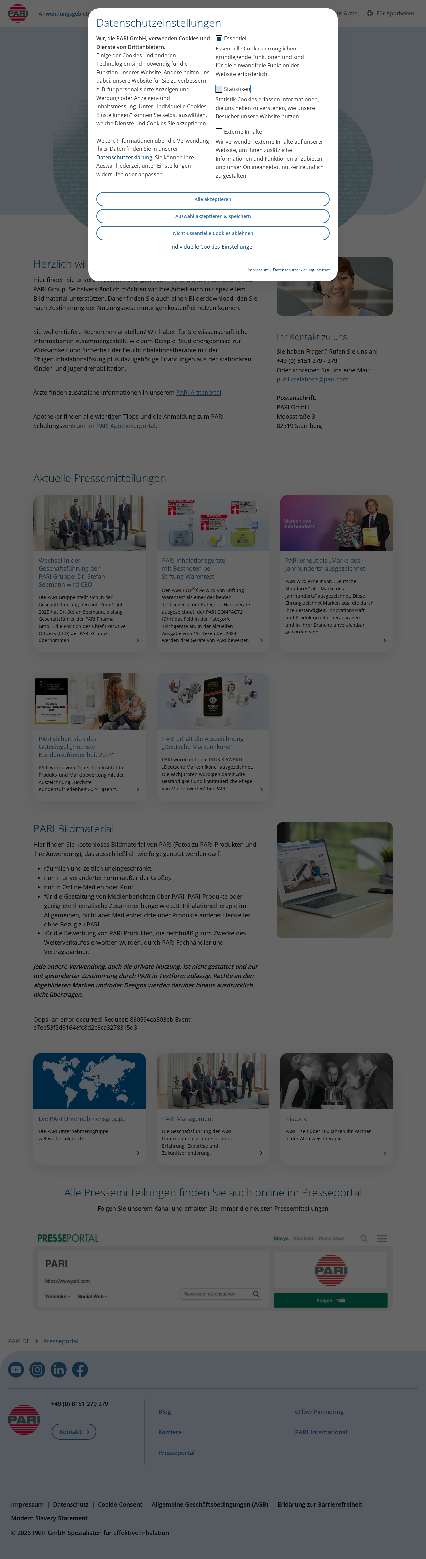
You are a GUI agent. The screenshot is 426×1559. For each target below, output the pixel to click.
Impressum (258, 270)
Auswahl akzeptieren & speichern (213, 216)
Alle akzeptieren (213, 199)
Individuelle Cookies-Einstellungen (213, 246)
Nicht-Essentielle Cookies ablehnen (213, 233)
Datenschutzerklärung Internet (301, 270)
